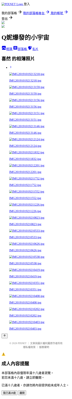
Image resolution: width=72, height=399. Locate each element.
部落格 (23, 49)
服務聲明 (44, 347)
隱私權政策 (29, 347)
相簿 (9, 49)
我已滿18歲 (9, 393)
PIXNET (22, 343)
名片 (35, 49)
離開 (22, 393)
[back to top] (5, 336)
